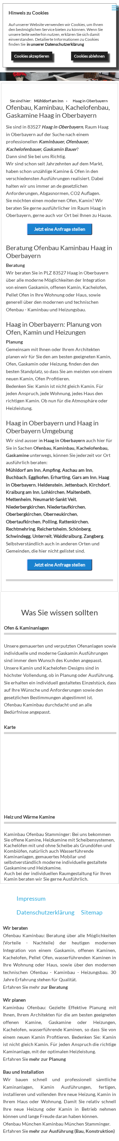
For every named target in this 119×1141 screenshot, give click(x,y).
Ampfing (51, 470)
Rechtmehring (20, 529)
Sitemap (91, 912)
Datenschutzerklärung (45, 912)
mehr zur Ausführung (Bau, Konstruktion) (72, 1131)
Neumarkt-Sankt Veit (54, 499)
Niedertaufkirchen (66, 507)
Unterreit (42, 536)
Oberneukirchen (60, 514)
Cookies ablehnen (89, 56)
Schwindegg (18, 536)
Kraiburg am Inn (22, 492)
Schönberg (80, 529)
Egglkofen (38, 477)
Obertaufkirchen (23, 521)
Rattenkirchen (73, 521)
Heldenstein (50, 484)
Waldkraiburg (68, 536)
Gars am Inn (84, 477)
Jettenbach (75, 484)
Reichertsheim (52, 529)
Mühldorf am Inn (23, 470)
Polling (49, 521)
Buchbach (16, 477)
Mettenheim (18, 499)
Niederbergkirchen (25, 507)
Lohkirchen (52, 492)
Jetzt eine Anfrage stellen (59, 229)
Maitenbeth (78, 492)
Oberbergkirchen (23, 514)
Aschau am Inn (77, 470)
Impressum (31, 898)
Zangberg (93, 536)
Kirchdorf (99, 484)
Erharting (60, 477)
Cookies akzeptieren (31, 56)
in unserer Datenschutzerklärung (55, 44)
